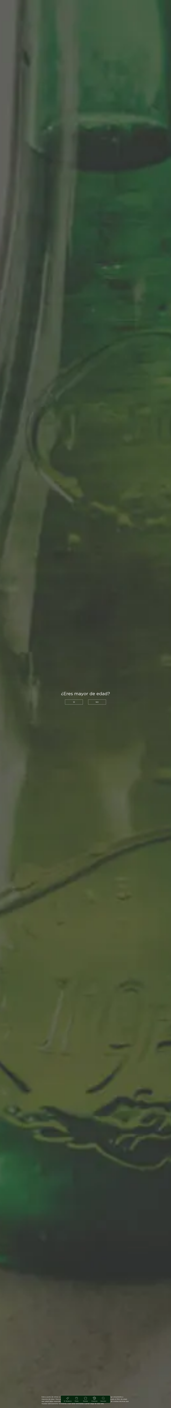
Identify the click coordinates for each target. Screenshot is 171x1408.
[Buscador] (103, 1398)
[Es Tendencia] (67, 1398)
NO (97, 702)
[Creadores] (94, 1398)
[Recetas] (85, 1398)
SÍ (74, 702)
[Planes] (76, 1398)
